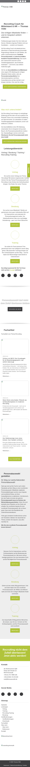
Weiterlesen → (6, 376)
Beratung (5, 715)
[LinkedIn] (25, 1)
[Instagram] (23, 1)
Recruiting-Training (8, 713)
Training (4, 711)
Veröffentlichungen (6, 717)
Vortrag (4, 709)
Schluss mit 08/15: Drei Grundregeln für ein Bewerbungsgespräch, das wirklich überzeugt (14, 360)
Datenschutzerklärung (16, 765)
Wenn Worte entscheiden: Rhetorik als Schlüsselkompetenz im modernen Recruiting (15, 401)
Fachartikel (4, 723)
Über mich (4, 725)
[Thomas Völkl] (7, 7)
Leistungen (4, 707)
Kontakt (12, 270)
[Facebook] (18, 1)
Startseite (4, 705)
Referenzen (5, 729)
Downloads (5, 721)
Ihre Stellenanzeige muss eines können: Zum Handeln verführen (13, 439)
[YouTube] (20, 1)
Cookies (25, 765)
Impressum (7, 765)
